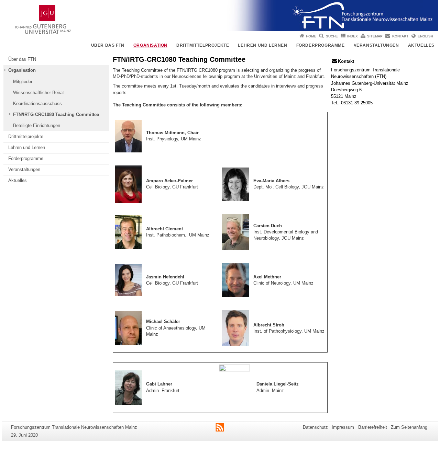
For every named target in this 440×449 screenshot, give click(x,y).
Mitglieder (22, 81)
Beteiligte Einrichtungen (36, 125)
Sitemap (375, 36)
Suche (332, 36)
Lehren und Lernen (262, 45)
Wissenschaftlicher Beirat (38, 92)
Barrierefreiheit (372, 427)
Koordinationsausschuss (37, 103)
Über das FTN (107, 45)
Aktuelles (421, 45)
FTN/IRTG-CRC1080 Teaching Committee (56, 114)
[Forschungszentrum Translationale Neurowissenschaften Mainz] (220, 15)
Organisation (150, 45)
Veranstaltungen (376, 45)
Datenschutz (315, 427)
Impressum (343, 427)
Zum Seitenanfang (409, 427)
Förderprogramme (320, 45)
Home (311, 36)
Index (352, 36)
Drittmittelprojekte (202, 45)
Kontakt (400, 36)
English (425, 36)
